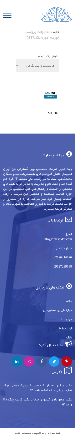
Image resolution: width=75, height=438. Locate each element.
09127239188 (63, 266)
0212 (57, 257)
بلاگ (69, 337)
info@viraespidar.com (58, 239)
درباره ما (66, 319)
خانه (56, 31)
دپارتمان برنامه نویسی (57, 310)
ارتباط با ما (65, 328)
